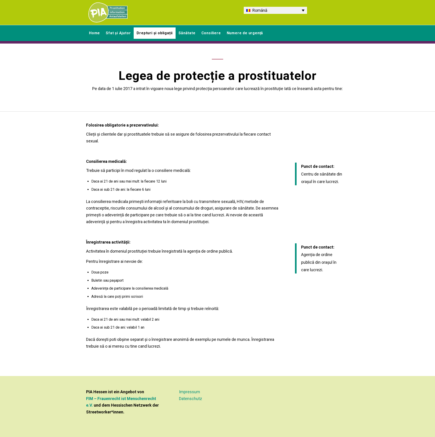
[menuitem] (94, 33)
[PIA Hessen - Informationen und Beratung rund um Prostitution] (108, 12)
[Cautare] (346, 33)
